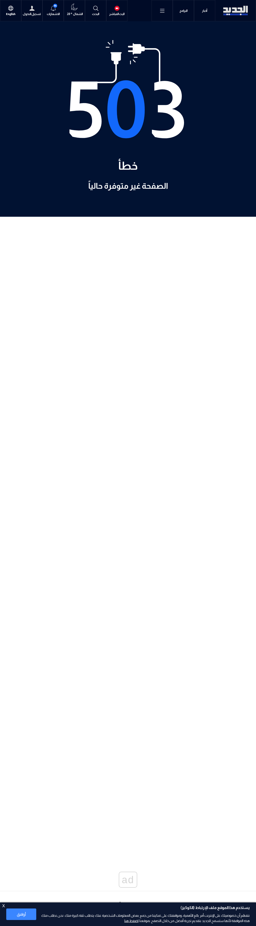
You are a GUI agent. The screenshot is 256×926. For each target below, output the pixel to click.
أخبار (204, 11)
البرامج (184, 11)
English (11, 14)
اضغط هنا (131, 921)
